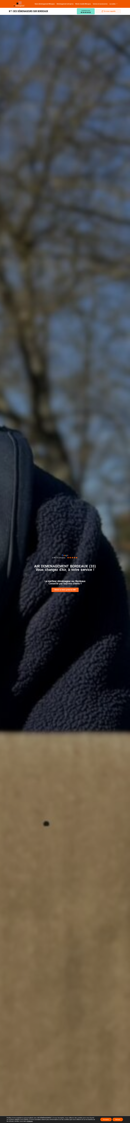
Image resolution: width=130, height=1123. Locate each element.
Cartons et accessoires (100, 4)
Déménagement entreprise (65, 4)
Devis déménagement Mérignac (45, 4)
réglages (30, 1121)
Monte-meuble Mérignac (83, 4)
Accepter (106, 1119)
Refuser (117, 1119)
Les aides (112, 4)
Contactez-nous (85, 10)
